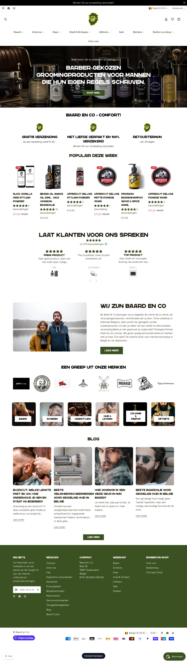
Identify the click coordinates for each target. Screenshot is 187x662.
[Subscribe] (38, 589)
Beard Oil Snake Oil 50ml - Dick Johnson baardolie (51, 199)
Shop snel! (93, 93)
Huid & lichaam (78, 32)
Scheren (37, 32)
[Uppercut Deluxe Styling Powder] (80, 177)
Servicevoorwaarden (57, 600)
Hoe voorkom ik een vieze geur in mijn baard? (110, 493)
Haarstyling (83, 419)
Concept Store (154, 572)
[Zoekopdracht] (5, 19)
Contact (50, 563)
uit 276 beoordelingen (92, 244)
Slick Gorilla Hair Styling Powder (22, 198)
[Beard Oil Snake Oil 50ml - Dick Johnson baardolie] (53, 177)
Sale (121, 32)
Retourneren (53, 595)
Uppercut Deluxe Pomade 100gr (160, 196)
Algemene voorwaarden (59, 577)
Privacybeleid (53, 586)
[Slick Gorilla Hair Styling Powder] (26, 177)
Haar (55, 32)
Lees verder (18, 519)
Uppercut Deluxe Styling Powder (79, 196)
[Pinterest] (3, 8)
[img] (93, 240)
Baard (17, 32)
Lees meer (112, 350)
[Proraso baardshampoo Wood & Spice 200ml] (134, 177)
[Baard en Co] (93, 19)
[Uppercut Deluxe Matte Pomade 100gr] (107, 177)
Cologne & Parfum (135, 416)
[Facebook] (9, 8)
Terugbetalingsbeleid (57, 605)
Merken (137, 32)
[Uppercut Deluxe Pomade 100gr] (161, 177)
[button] (179, 19)
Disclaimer (51, 581)
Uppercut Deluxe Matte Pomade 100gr (106, 198)
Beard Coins (52, 614)
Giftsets (103, 32)
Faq (48, 572)
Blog (48, 609)
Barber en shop (162, 32)
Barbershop (152, 567)
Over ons (93, 41)
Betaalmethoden (55, 591)
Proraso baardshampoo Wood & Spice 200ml (132, 199)
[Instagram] (14, 8)
